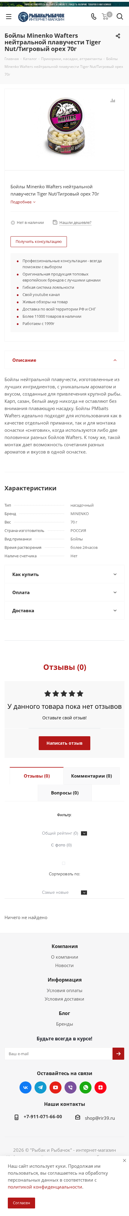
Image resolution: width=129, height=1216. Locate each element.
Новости (64, 965)
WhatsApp (86, 1087)
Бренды (64, 1024)
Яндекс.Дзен (100, 1087)
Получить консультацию (39, 241)
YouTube (56, 1087)
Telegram (40, 1087)
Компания (65, 946)
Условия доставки (64, 999)
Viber (70, 1087)
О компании (64, 957)
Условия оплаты (64, 990)
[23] (64, 127)
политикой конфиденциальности (45, 1187)
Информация (65, 979)
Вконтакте (26, 1087)
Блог (64, 1013)
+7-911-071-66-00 (43, 1116)
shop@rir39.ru (100, 1118)
